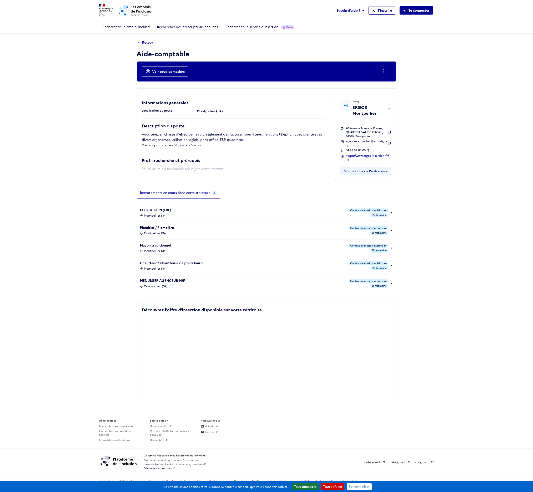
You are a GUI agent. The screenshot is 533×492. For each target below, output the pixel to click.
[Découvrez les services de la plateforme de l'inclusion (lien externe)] (119, 461)
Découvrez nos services (158, 468)
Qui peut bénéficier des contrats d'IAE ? (169, 433)
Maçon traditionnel (155, 245)
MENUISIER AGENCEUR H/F (162, 280)
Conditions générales (277, 481)
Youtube (209, 432)
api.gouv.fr (422, 462)
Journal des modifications (114, 440)
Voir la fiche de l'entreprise (365, 171)
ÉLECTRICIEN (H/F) (155, 209)
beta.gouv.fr (373, 462)
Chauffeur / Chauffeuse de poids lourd (171, 262)
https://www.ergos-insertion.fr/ (367, 156)
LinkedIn (209, 426)
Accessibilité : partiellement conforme (122, 481)
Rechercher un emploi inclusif (125, 26)
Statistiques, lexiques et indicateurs (337, 481)
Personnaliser (359, 486)
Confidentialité (303, 481)
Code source (156, 481)
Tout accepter (305, 486)
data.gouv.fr (398, 462)
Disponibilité (157, 440)
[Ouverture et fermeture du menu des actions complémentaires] (384, 71)
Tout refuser (332, 486)
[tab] (178, 193)
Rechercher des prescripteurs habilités (187, 26)
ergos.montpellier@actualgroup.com (366, 143)
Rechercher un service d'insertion (259, 26)
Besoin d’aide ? (348, 10)
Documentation (159, 426)
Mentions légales (250, 481)
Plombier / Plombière (157, 227)
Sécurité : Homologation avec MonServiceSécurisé (202, 481)
